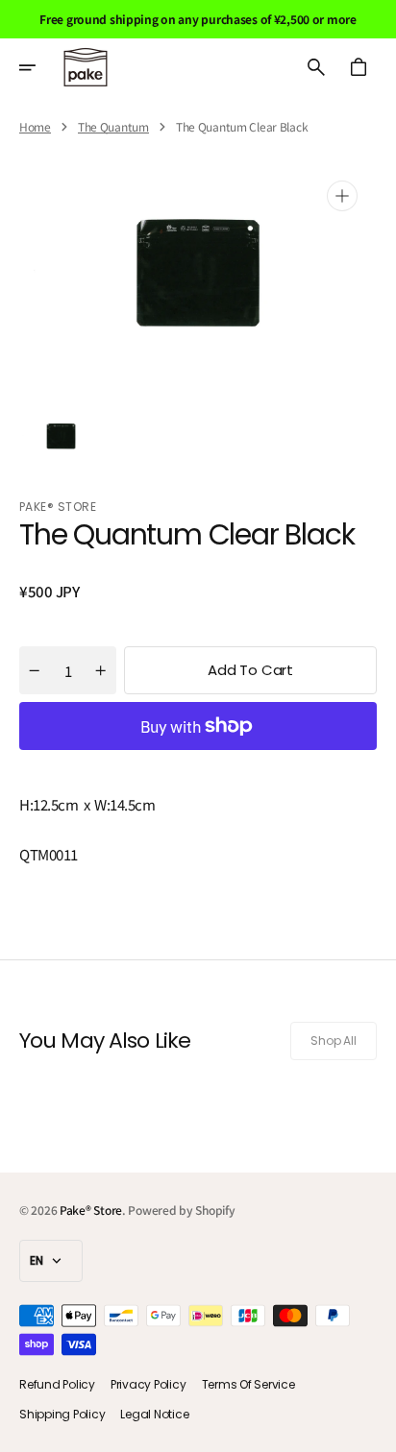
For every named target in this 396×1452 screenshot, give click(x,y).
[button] (40, 67)
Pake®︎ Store (91, 1209)
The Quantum (113, 126)
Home (35, 126)
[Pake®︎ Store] (86, 67)
